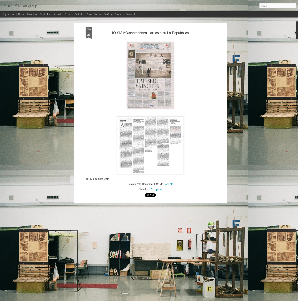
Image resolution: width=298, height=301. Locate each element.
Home (21, 14)
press (159, 189)
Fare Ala (168, 184)
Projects (68, 14)
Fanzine (98, 14)
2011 (152, 189)
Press (89, 14)
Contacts (119, 14)
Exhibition (79, 14)
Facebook (130, 14)
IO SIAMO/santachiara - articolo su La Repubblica (150, 32)
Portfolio (108, 14)
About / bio (32, 14)
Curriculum (45, 14)
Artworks (57, 14)
